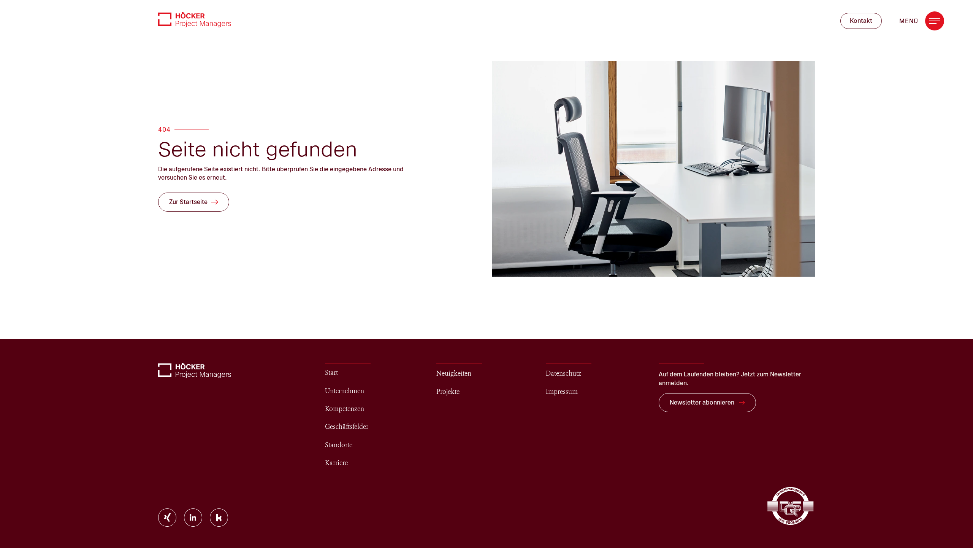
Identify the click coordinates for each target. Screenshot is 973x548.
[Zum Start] (194, 19)
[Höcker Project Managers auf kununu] (219, 517)
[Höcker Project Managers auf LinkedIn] (193, 517)
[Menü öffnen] (934, 20)
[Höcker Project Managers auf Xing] (167, 517)
